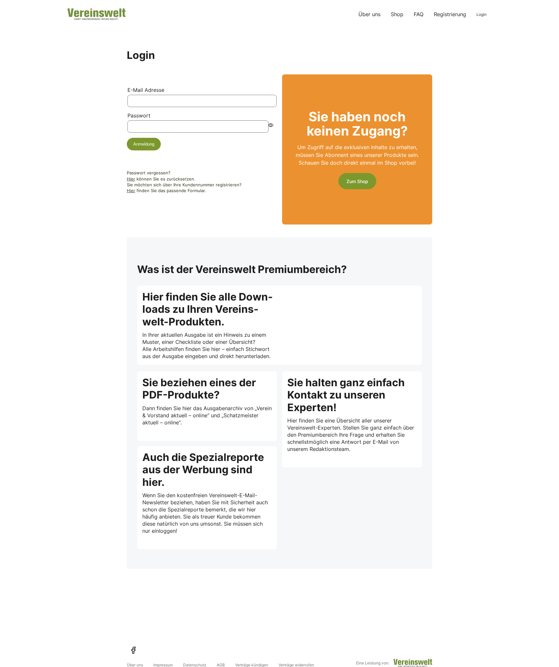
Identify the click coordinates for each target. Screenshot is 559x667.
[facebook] (133, 650)
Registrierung (450, 14)
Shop (397, 14)
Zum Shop (357, 181)
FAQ (418, 14)
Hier (131, 178)
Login (482, 14)
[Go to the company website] (412, 663)
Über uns (369, 14)
